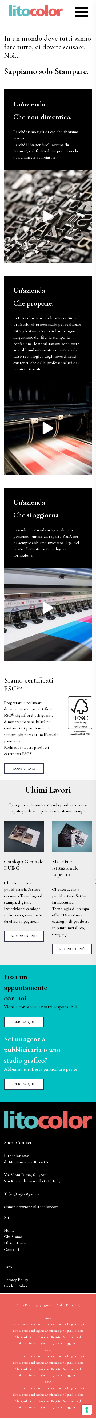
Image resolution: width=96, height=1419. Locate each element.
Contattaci (24, 768)
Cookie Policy (16, 1286)
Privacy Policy (16, 1279)
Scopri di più (24, 936)
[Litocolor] (36, 10)
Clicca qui (24, 1022)
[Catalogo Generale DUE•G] (24, 836)
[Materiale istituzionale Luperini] (72, 836)
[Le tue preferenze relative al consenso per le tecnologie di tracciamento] (87, 1410)
